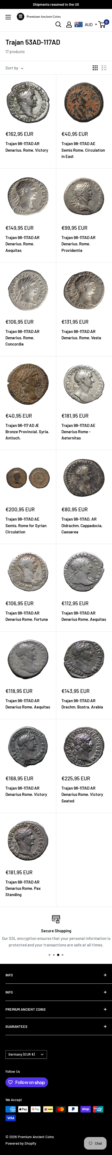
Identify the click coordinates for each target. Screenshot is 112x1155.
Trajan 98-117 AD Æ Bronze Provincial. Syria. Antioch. (27, 432)
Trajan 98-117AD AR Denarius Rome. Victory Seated (82, 794)
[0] (102, 24)
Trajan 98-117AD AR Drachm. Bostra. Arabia (82, 703)
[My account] (69, 25)
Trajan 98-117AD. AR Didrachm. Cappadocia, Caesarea (81, 525)
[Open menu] (8, 17)
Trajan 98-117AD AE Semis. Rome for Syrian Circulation (25, 525)
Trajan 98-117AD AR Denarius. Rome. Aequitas (22, 244)
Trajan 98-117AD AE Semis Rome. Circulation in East (83, 150)
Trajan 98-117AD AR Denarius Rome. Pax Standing (23, 888)
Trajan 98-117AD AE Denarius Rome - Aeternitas (78, 432)
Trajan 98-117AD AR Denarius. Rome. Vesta (81, 334)
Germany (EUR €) (21, 1054)
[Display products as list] (104, 67)
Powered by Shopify (20, 1143)
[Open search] (58, 25)
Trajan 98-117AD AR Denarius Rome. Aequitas (83, 616)
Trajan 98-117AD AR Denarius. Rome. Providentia (78, 244)
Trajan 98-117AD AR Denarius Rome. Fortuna (26, 616)
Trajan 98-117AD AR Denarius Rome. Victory (26, 791)
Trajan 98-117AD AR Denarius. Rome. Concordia (22, 338)
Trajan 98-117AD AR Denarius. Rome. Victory (26, 146)
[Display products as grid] (95, 67)
